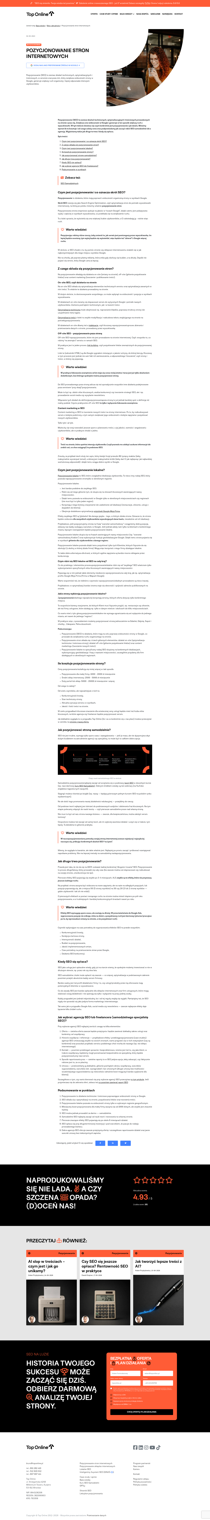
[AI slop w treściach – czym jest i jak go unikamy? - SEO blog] (51, 1305)
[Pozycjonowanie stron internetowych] (40, 14)
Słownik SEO (85, 1491)
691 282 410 (35, 1468)
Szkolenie (155, 14)
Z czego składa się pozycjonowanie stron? (80, 145)
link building (92, 345)
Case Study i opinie (109, 14)
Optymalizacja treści (67, 318)
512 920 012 (35, 1471)
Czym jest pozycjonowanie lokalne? (77, 148)
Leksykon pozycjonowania (91, 1494)
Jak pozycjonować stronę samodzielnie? (79, 155)
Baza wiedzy (126, 14)
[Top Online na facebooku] (135, 1448)
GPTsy (82, 1486)
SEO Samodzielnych (69, 183)
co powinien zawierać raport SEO (113, 1082)
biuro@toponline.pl (34, 1463)
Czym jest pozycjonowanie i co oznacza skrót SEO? (84, 141)
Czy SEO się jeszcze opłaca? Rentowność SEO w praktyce (105, 1266)
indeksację (93, 325)
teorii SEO (128, 783)
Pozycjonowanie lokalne (68, 476)
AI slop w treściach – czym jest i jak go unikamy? (46, 1266)
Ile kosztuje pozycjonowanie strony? (78, 152)
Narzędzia (167, 14)
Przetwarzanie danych (96, 1515)
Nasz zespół (142, 14)
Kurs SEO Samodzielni (89, 1483)
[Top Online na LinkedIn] (141, 1448)
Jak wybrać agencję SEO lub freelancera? (80, 166)
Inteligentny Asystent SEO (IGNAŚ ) (97, 1472)
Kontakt (179, 14)
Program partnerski (141, 1463)
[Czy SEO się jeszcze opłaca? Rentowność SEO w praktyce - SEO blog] (105, 1305)
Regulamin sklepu (141, 1479)
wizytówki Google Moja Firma (107, 511)
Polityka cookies (140, 1485)
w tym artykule (137, 1080)
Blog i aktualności (53, 26)
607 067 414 (35, 1474)
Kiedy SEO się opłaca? (72, 163)
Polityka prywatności (142, 1482)
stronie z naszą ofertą (79, 722)
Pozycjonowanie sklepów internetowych (97, 1466)
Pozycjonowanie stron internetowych (96, 1463)
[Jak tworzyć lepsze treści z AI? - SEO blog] (158, 1300)
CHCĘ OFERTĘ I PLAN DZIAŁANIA (141, 1412)
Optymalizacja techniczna (69, 310)
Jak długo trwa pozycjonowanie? (76, 159)
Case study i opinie (88, 1477)
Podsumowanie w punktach (74, 170)
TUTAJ (147, 3)
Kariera (136, 1469)
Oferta (94, 14)
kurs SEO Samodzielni (84, 786)
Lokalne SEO (85, 1469)
